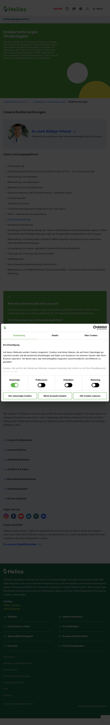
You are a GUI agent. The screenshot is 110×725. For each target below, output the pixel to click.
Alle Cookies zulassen (90, 396)
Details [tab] (55, 335)
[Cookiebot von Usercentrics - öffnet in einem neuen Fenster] (95, 328)
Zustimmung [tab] (19, 335)
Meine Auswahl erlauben (55, 396)
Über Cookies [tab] (91, 335)
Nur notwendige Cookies (20, 396)
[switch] (41, 385)
